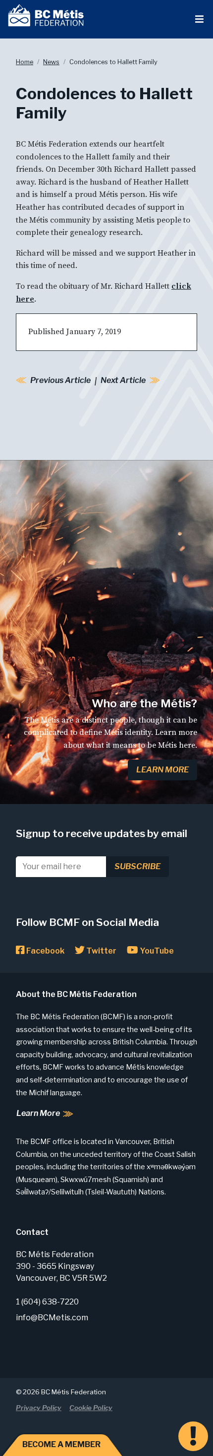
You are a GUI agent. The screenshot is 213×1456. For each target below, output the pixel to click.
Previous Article (60, 380)
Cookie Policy (90, 1408)
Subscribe (137, 866)
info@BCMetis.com (52, 1317)
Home (24, 62)
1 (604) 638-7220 (47, 1301)
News (51, 62)
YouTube (156, 951)
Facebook (44, 951)
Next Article (123, 380)
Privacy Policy (38, 1408)
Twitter (100, 951)
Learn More (162, 769)
